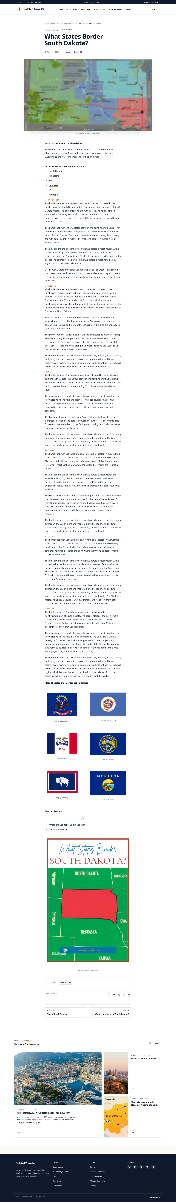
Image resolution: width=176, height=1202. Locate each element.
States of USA (99, 9)
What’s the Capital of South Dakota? (67, 824)
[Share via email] (124, 994)
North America (56, 23)
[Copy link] (129, 994)
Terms (92, 1167)
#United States (66, 982)
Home (46, 23)
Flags (55, 1176)
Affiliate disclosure (97, 1181)
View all (153, 1043)
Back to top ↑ (154, 1197)
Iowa (51, 180)
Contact (93, 1185)
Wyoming (53, 190)
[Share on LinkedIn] (119, 994)
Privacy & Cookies (97, 1171)
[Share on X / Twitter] (109, 994)
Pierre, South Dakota (59, 829)
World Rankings (115, 9)
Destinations (85, 9)
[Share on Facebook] (114, 994)
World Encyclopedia (68, 9)
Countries (57, 1181)
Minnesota (54, 175)
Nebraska (53, 185)
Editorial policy (96, 1176)
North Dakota (93, 149)
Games (128, 9)
